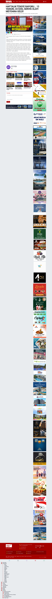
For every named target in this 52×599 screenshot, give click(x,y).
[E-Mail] (11, 68)
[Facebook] (36, 546)
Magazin (23, 1)
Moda (5, 569)
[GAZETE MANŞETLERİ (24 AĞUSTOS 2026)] (28, 84)
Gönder (8, 101)
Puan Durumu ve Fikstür (40, 551)
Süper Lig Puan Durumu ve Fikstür (10, 594)
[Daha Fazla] (11, 32)
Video (4, 583)
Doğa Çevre (7, 557)
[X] (37, 546)
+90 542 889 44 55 (23, 547)
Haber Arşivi (29, 553)
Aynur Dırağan (14, 66)
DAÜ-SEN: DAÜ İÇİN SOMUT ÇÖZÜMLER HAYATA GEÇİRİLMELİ (18, 88)
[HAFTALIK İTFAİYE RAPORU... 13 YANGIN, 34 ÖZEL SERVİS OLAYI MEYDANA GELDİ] (19, 24)
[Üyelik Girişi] (43, 1)
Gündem (7, 4)
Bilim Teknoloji (29, 556)
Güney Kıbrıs (12, 556)
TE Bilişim (45, 557)
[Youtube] (40, 546)
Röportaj (4, 586)
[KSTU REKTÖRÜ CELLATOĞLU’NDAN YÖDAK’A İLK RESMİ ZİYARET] (10, 84)
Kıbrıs (14, 1)
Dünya (20, 1)
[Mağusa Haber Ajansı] (9, 1)
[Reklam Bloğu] (19, 106)
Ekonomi (22, 556)
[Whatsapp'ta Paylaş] (9, 32)
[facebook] (9, 560)
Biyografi (4, 587)
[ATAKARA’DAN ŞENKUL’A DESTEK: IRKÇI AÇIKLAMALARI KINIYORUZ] (28, 75)
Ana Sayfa (4, 562)
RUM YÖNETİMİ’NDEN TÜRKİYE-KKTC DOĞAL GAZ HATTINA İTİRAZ (19, 79)
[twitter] (18, 560)
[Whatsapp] (42, 546)
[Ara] (44, 1)
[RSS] (43, 546)
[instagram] (26, 560)
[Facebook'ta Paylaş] (6, 32)
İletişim (31, 1)
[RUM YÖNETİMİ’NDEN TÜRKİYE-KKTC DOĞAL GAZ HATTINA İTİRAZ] (19, 75)
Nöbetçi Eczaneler (10, 551)
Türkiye (17, 1)
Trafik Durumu (29, 551)
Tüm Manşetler (9, 553)
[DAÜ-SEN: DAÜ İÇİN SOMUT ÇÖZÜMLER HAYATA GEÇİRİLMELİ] (19, 84)
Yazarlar (4, 584)
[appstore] (37, 547)
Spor (26, 1)
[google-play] (41, 547)
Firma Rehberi (5, 585)
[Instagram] (39, 546)
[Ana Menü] (45, 1)
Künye (29, 1)
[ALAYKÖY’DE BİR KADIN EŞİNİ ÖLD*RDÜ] (10, 75)
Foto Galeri (5, 582)
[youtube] (35, 560)
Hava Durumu (19, 551)
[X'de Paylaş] (8, 32)
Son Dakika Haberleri (20, 553)
